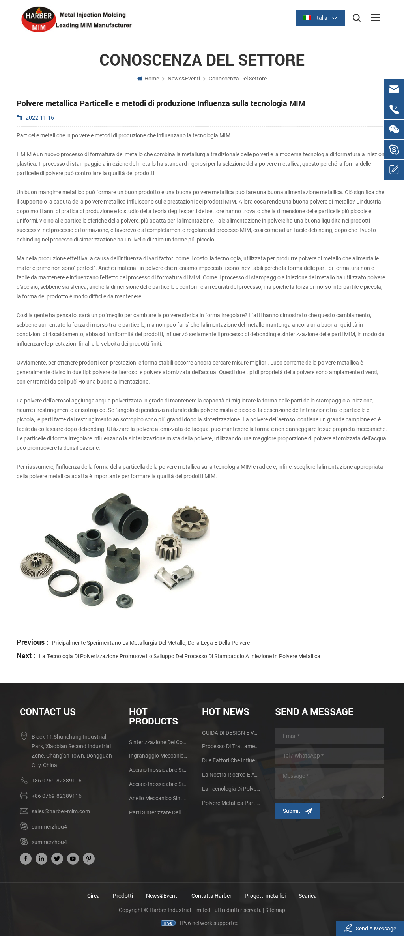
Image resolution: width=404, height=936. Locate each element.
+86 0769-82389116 (57, 780)
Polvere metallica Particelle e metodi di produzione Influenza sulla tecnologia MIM (231, 803)
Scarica (308, 896)
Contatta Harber (211, 896)
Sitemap (275, 910)
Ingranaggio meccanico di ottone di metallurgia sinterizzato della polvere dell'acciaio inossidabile (158, 756)
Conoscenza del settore (238, 78)
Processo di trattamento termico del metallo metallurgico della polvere (231, 746)
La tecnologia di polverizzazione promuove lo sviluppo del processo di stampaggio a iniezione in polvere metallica (179, 656)
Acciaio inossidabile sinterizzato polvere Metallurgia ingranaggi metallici (158, 770)
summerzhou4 (49, 827)
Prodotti (123, 896)
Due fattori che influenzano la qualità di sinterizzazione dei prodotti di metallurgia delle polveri (231, 760)
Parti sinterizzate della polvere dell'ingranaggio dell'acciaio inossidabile (158, 812)
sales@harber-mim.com (61, 811)
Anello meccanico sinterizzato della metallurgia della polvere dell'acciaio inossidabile (158, 798)
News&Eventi (184, 78)
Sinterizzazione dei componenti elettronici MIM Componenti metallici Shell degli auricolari (158, 742)
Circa (93, 896)
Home (151, 78)
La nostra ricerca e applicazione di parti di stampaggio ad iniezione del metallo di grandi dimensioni (231, 774)
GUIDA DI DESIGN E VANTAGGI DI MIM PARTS (231, 733)
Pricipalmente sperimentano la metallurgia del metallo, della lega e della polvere (151, 643)
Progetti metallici (265, 896)
